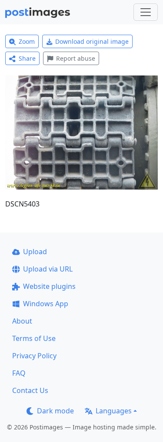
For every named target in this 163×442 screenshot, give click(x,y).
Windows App (45, 303)
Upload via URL (48, 269)
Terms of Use (34, 338)
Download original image (92, 41)
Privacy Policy (34, 355)
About (22, 321)
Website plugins (49, 286)
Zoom (27, 41)
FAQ (19, 373)
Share (27, 58)
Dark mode (55, 411)
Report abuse (75, 58)
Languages (114, 411)
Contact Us (30, 390)
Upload (35, 251)
